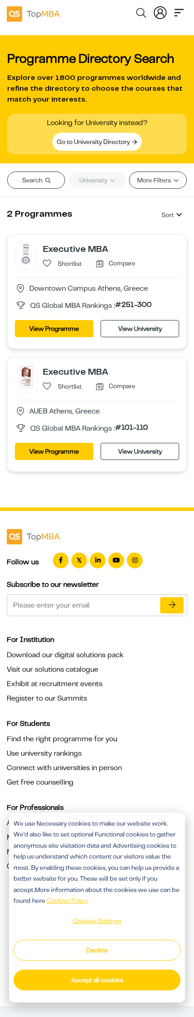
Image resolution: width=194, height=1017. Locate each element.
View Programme (54, 329)
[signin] (160, 11)
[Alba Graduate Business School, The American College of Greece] (26, 253)
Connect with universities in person (64, 767)
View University (140, 329)
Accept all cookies (97, 980)
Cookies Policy (67, 900)
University (94, 180)
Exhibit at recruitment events (54, 683)
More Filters (154, 180)
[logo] (33, 12)
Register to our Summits (47, 698)
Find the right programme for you (62, 738)
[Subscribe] (172, 605)
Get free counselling (40, 782)
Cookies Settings (97, 921)
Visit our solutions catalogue (52, 669)
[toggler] (179, 11)
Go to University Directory (94, 142)
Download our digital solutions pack (65, 654)
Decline (97, 950)
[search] (141, 14)
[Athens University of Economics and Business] (26, 376)
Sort (168, 215)
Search (33, 180)
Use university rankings (44, 753)
